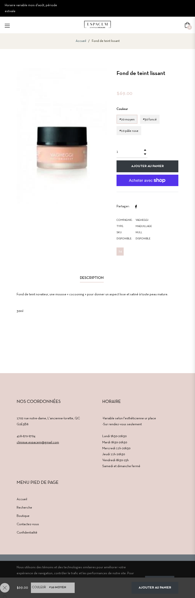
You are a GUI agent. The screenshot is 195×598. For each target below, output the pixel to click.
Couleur (122, 109)
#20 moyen (127, 119)
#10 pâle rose (128, 131)
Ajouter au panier (155, 587)
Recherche (24, 507)
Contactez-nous (28, 524)
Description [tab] (92, 278)
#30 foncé (150, 119)
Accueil (81, 41)
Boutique (23, 516)
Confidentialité (27, 532)
